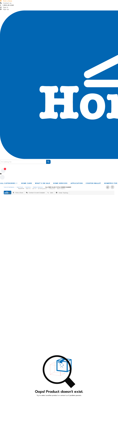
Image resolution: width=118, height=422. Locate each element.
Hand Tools (20, 187)
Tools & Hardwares (9, 187)
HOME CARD (26, 183)
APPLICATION (77, 183)
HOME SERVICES (60, 183)
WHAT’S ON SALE (42, 183)
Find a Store (19, 193)
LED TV (34, 188)
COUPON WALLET (93, 183)
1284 (51, 193)
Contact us (6, 3)
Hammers (28, 187)
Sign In (5, 7)
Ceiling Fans (52, 188)
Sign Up (5, 9)
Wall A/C (28, 188)
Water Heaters (61, 188)
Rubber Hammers (38, 187)
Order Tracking (62, 193)
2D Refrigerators (42, 188)
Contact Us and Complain (36, 193)
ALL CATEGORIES (8, 183)
